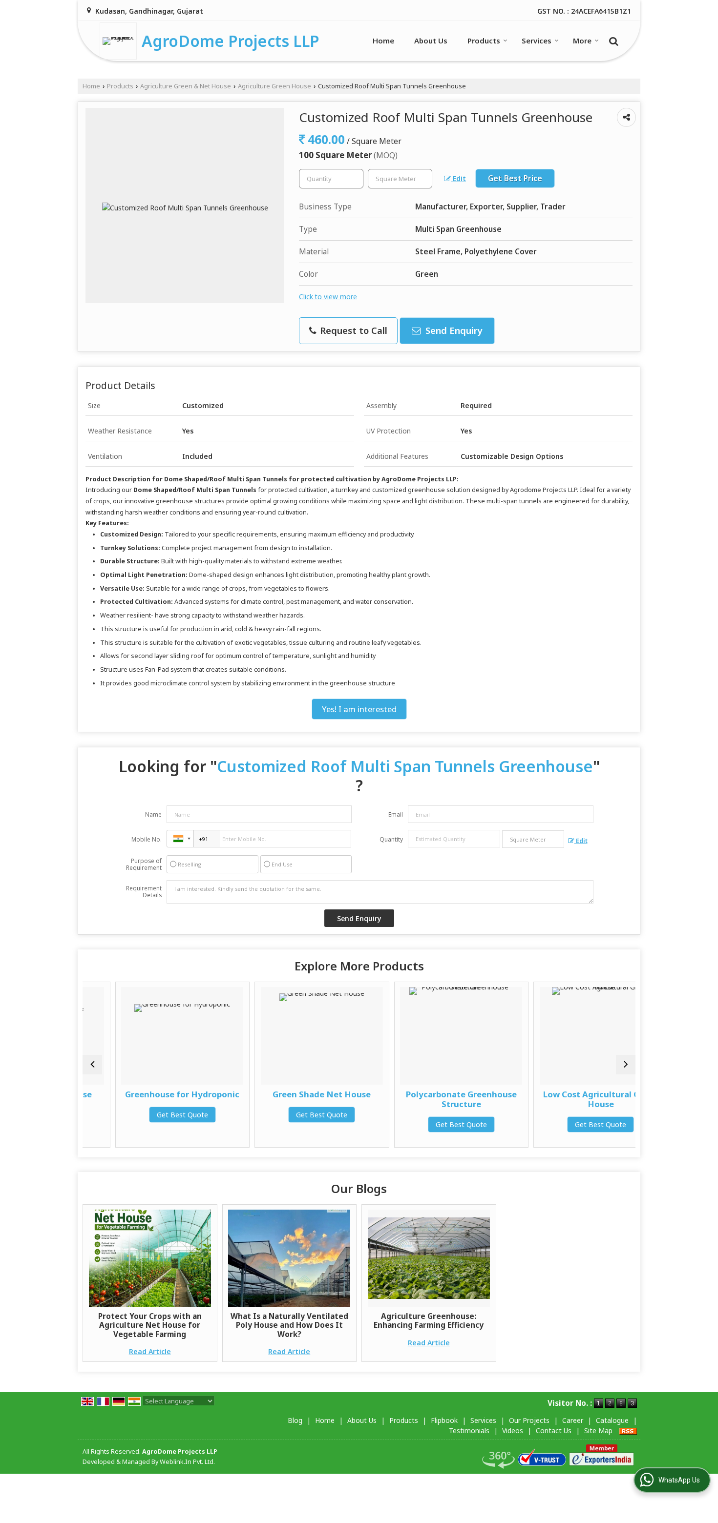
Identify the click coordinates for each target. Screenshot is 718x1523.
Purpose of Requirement (144, 864)
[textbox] (400, 178)
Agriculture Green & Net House (185, 86)
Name (153, 814)
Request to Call (352, 330)
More (582, 40)
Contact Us (553, 1430)
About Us (430, 40)
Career (572, 1420)
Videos (512, 1430)
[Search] (612, 40)
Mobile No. (146, 839)
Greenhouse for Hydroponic (150, 1094)
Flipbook (444, 1420)
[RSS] (628, 1430)
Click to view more (328, 296)
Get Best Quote (149, 1114)
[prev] (92, 1064)
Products (483, 40)
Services (536, 40)
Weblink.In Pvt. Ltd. (187, 1462)
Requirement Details (144, 892)
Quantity (391, 839)
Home (383, 40)
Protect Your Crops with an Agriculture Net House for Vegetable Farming (150, 1325)
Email (395, 814)
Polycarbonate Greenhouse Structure (428, 1099)
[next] (625, 1064)
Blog (295, 1420)
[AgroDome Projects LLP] (121, 41)
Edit (458, 178)
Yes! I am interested (359, 709)
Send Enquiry (453, 330)
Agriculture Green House (274, 86)
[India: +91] (180, 838)
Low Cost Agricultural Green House (568, 1099)
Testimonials (469, 1430)
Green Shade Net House (289, 1094)
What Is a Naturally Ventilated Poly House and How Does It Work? (289, 1325)
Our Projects (529, 1420)
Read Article (150, 1351)
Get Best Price (515, 178)
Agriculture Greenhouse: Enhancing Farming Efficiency (429, 1320)
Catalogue (612, 1420)
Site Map (598, 1430)
